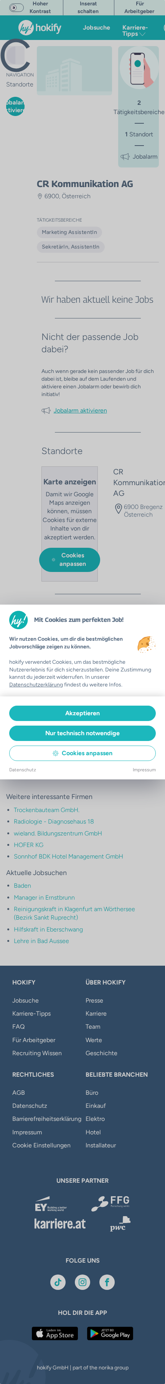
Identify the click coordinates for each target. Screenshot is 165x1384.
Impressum (144, 769)
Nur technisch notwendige (82, 733)
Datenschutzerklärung (36, 684)
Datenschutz (22, 769)
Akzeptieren (82, 713)
